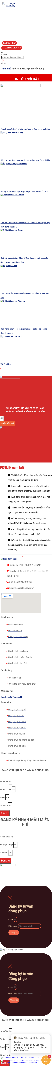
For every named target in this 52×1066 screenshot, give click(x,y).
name (11, 919)
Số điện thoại (6, 789)
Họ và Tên (4, 782)
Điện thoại (13, 926)
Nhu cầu (4, 852)
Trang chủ (5, 68)
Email (2, 797)
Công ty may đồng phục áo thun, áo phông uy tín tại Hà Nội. (26, 160)
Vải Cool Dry (6, 364)
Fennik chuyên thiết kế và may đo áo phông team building (25, 129)
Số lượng (4, 805)
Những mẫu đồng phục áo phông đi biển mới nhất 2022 (24, 191)
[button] (9, 43)
